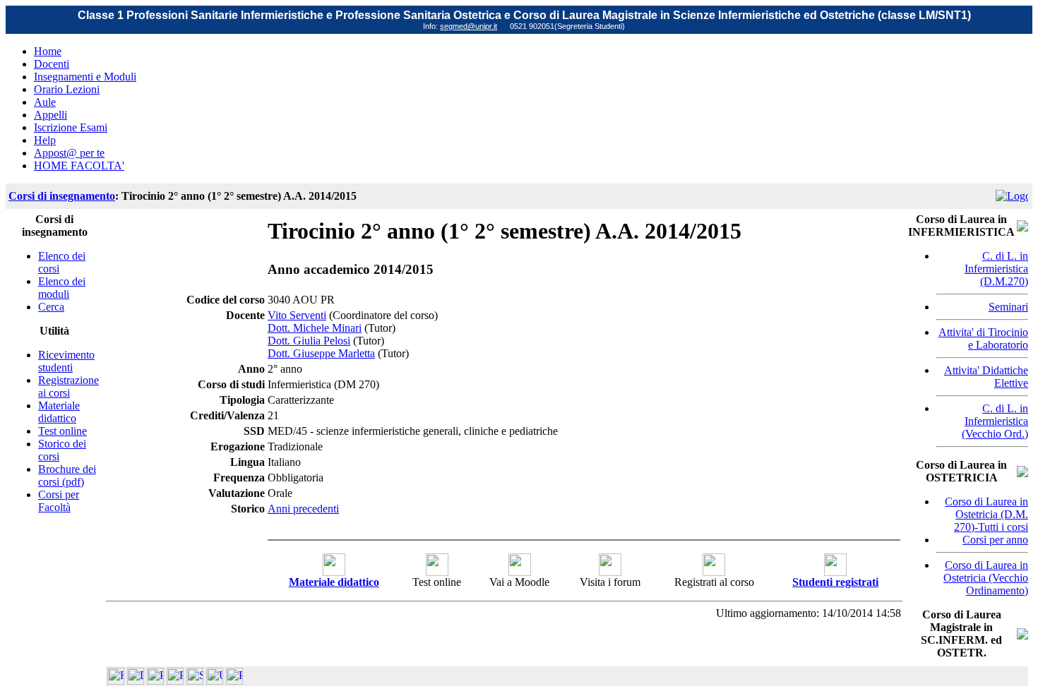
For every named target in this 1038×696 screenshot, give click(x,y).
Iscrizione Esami (70, 127)
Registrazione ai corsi (68, 386)
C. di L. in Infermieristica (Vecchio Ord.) (995, 421)
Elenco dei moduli (61, 287)
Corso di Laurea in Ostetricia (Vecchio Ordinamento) (985, 577)
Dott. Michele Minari (315, 328)
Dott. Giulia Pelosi (309, 341)
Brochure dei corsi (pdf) (67, 475)
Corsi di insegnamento (61, 196)
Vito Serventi (297, 315)
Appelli (50, 115)
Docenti (51, 64)
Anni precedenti (303, 509)
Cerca (51, 307)
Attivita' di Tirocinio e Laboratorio (983, 338)
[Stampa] (234, 681)
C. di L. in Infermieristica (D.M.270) (996, 268)
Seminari (1008, 307)
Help (45, 140)
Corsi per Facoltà (58, 500)
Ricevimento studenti (66, 361)
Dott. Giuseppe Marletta (321, 353)
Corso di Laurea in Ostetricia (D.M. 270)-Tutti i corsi (986, 514)
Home (47, 51)
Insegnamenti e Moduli (85, 77)
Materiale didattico (59, 412)
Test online (62, 431)
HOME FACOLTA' (79, 166)
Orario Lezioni (67, 89)
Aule (45, 102)
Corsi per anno (995, 540)
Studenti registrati (835, 582)
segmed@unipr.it (468, 26)
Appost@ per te (69, 153)
